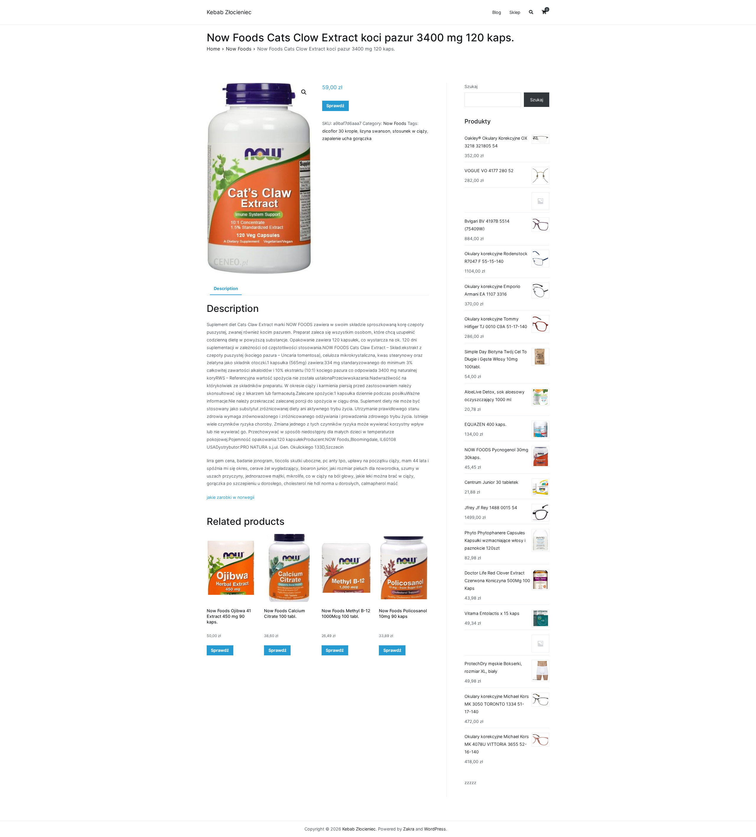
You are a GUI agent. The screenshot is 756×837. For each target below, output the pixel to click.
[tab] (225, 289)
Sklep (514, 12)
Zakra (408, 828)
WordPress (435, 828)
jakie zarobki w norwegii (230, 497)
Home (213, 49)
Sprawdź (335, 105)
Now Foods (238, 49)
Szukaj (471, 86)
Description (226, 288)
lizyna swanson (375, 130)
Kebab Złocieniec (229, 12)
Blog (496, 12)
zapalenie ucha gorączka (347, 138)
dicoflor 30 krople (339, 130)
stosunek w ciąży (409, 130)
